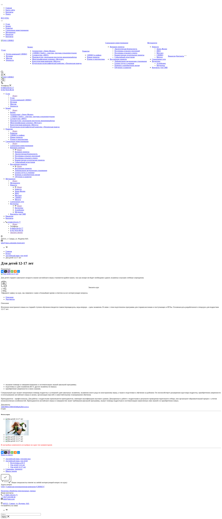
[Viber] (8, 271)
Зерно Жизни (162, 49)
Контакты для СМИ (160, 67)
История (9, 56)
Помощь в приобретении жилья (127, 65)
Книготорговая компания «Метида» (46, 61)
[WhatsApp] (12, 271)
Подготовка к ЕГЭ (17, 463)
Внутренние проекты (118, 59)
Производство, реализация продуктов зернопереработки (54, 57)
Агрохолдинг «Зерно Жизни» (44, 51)
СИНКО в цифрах (94, 55)
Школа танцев (11, 471)
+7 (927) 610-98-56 (8, 497)
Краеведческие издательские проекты (129, 55)
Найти (4, 517)
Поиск (8, 14)
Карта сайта (10, 10)
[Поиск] (3, 80)
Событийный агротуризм (124, 57)
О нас (8, 24)
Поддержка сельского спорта (125, 53)
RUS (3, 18)
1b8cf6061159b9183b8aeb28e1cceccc (15, 407)
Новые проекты (93, 57)
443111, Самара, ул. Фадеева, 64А (16, 503)
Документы (10, 299)
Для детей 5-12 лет (17, 465)
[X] (5, 271)
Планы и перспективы (96, 59)
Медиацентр (10, 32)
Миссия (9, 58)
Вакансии (9, 34)
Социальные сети (159, 59)
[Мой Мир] (18, 271)
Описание (10, 297)
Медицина (161, 65)
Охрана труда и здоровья (124, 63)
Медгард (160, 53)
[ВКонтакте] (2, 271)
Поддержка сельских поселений (127, 51)
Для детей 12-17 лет (18, 467)
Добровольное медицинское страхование (130, 61)
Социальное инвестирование (17, 30)
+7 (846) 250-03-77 (10, 495)
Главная (9, 8)
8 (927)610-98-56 (7, 90)
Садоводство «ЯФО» (40, 55)
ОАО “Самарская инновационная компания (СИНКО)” (23, 487)
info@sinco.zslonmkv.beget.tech (13, 243)
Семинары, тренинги (14, 469)
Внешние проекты (117, 47)
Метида (160, 57)
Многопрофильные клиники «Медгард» (48, 59)
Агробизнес (161, 63)
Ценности (10, 60)
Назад (15, 96)
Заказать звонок (16, 232)
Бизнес (8, 26)
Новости (155, 47)
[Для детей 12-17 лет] (9, 274)
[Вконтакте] (7, 247)
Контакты (9, 12)
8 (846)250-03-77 (7, 88)
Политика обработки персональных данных (18, 491)
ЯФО (159, 51)
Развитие (9, 28)
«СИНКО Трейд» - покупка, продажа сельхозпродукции (54, 53)
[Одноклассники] (15, 271)
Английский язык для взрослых (18, 459)
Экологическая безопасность (125, 49)
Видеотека (156, 61)
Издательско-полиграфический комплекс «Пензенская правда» (57, 63)
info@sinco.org (9, 499)
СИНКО (160, 55)
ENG (7, 18)
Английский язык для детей (17, 461)
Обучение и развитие (122, 67)
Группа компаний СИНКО (16, 54)
